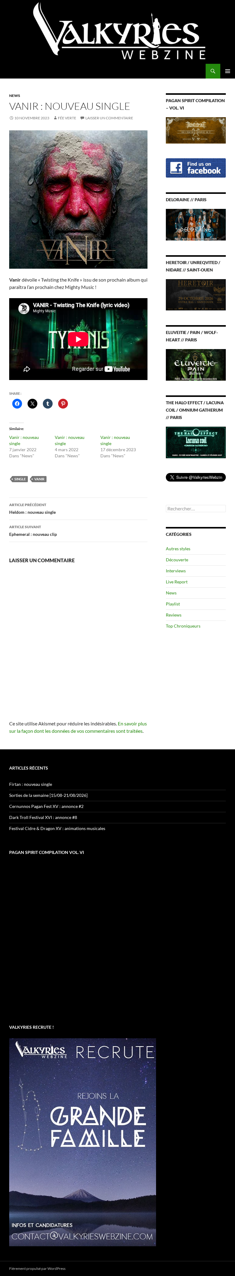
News (14, 95)
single (20, 479)
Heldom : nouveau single (32, 508)
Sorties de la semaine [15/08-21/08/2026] (48, 795)
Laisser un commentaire (109, 118)
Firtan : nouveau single (30, 784)
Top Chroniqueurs (183, 625)
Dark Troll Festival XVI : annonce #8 (43, 817)
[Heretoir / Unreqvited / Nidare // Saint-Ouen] (196, 294)
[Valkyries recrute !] (82, 1141)
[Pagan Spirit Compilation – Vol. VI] (196, 129)
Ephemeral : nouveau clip (33, 531)
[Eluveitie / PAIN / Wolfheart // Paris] (196, 364)
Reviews (173, 614)
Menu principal (227, 71)
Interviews (176, 570)
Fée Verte (67, 118)
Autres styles (178, 548)
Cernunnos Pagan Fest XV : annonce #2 (46, 806)
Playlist (173, 603)
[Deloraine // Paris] (196, 224)
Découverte (177, 559)
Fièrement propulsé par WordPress (37, 1268)
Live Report (177, 581)
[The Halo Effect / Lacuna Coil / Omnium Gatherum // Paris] (196, 441)
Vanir (39, 479)
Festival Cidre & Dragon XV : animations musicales (57, 828)
